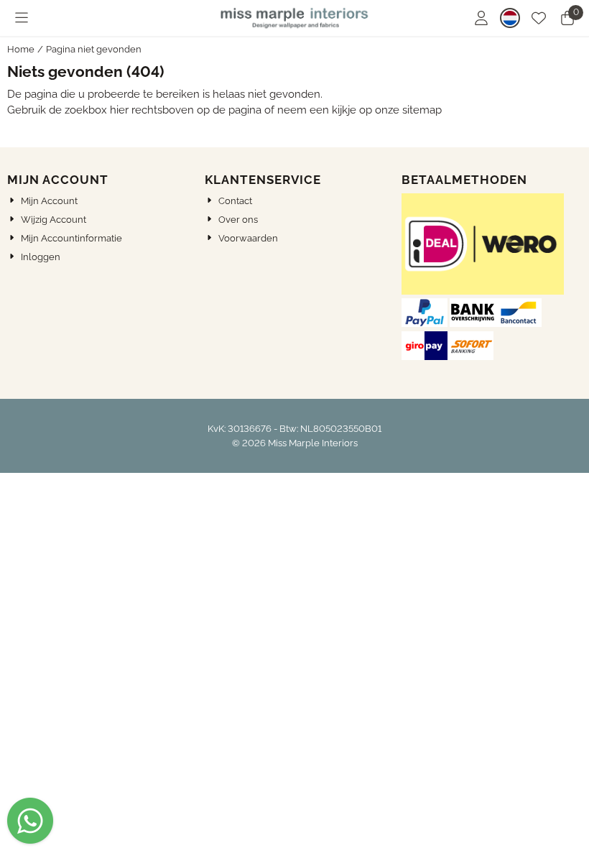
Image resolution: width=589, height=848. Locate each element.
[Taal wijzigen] (510, 18)
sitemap (422, 109)
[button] (21, 18)
